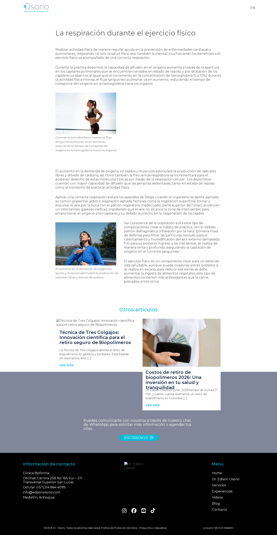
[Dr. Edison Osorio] (138, 466)
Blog (216, 503)
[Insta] (124, 511)
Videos (217, 497)
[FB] (133, 511)
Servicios (219, 485)
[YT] (143, 511)
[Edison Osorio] (36, 8)
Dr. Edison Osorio (225, 479)
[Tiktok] (153, 511)
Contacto (219, 509)
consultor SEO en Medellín (218, 527)
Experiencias (222, 491)
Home (217, 473)
